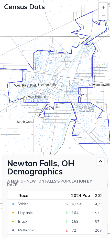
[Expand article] (100, 161)
